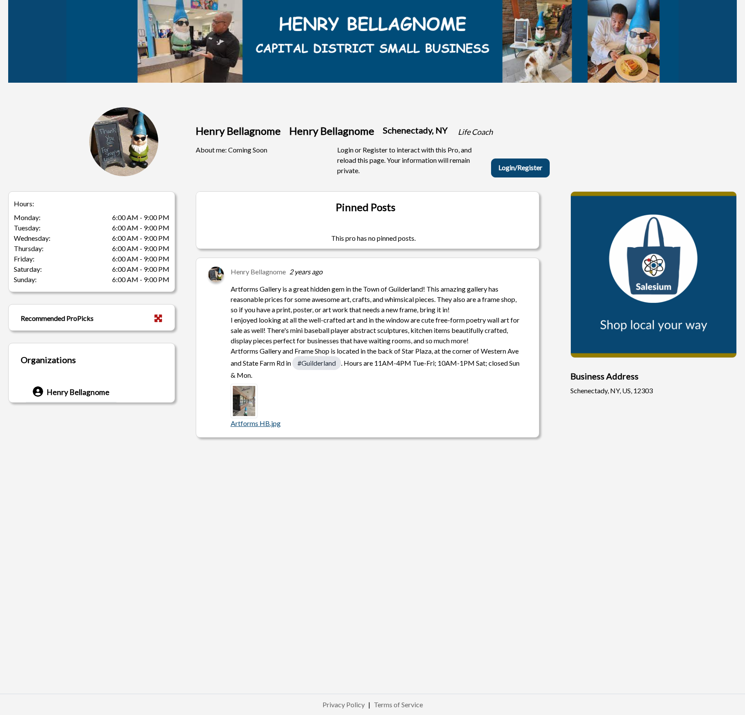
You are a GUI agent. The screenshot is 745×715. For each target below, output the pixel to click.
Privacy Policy (343, 704)
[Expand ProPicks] (158, 318)
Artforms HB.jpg (256, 423)
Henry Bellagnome (258, 271)
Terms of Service (398, 704)
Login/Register (520, 167)
